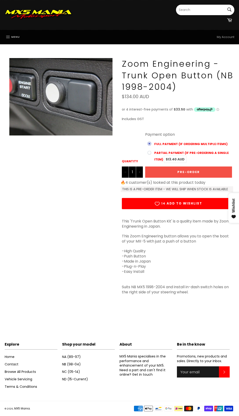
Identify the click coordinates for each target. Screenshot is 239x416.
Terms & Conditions (21, 386)
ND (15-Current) (75, 379)
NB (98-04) (71, 364)
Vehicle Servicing (18, 379)
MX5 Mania (22, 408)
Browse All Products (20, 371)
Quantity (130, 161)
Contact (11, 364)
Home (9, 356)
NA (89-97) (71, 356)
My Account (225, 37)
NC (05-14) (71, 371)
